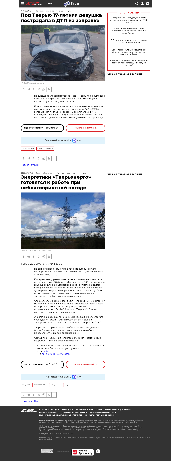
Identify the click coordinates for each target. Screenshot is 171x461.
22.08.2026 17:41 (27, 173)
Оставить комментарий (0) (86, 128)
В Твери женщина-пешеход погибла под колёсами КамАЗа (129, 41)
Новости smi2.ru (30, 165)
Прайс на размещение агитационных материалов (60, 415)
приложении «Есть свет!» (56, 354)
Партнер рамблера (62, 451)
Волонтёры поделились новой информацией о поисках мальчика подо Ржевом (129, 30)
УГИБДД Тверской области (32, 83)
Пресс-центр (67, 410)
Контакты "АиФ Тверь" (48, 412)
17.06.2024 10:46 (27, 11)
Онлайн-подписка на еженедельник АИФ (113, 410)
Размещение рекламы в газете (103, 412)
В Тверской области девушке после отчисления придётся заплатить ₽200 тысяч (128, 20)
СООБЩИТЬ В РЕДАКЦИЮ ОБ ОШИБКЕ (99, 415)
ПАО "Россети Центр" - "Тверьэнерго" (36, 250)
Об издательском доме (49, 410)
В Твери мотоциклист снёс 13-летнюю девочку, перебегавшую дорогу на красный (128, 62)
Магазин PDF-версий (84, 410)
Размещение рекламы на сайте (74, 412)
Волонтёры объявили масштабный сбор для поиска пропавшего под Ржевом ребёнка (129, 52)
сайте (46, 351)
